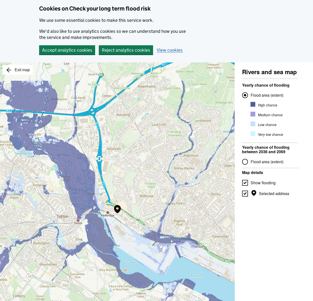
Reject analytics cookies (126, 50)
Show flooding (263, 182)
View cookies (170, 50)
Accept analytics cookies (67, 50)
